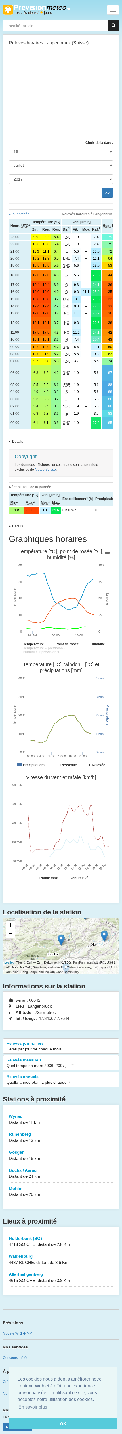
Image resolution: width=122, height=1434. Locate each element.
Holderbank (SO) (39, 1241)
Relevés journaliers (34, 1046)
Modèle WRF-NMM (17, 1333)
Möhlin (24, 1191)
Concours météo (15, 1358)
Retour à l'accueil (36, 9)
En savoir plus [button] (32, 1407)
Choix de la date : (99, 142)
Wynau (24, 1119)
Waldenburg (39, 1259)
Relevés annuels (38, 1079)
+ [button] (10, 925)
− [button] (10, 933)
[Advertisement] (61, 95)
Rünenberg (24, 1137)
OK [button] (63, 1424)
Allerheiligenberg (39, 1277)
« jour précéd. (19, 214)
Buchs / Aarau (24, 1173)
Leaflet (9, 962)
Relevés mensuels (40, 1063)
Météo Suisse (45, 470)
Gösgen (24, 1155)
